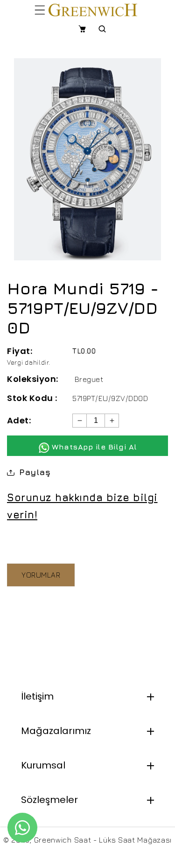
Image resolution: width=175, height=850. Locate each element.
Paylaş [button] (34, 472)
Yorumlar (40, 575)
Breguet (89, 379)
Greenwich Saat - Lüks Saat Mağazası (103, 840)
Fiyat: (19, 351)
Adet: (19, 420)
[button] (40, 10)
